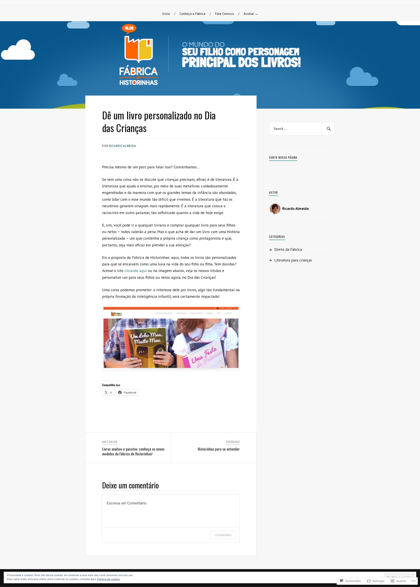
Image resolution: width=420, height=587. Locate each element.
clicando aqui (135, 270)
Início (166, 13)
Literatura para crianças (293, 260)
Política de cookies (108, 579)
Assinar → (251, 13)
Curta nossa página (283, 157)
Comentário (223, 535)
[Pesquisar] (328, 129)
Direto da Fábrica (288, 249)
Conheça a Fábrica (192, 13)
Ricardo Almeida (122, 146)
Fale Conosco (224, 13)
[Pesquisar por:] (302, 129)
